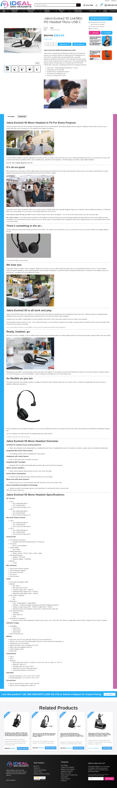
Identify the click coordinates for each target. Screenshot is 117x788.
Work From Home (61, 10)
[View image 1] (7, 69)
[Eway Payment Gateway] (40, 780)
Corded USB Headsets (14, 10)
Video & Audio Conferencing (78, 10)
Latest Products (105, 10)
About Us (107, 0)
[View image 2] (14, 69)
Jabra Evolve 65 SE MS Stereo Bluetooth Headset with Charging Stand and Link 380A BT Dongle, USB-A (72, 735)
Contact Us (114, 0)
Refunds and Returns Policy (42, 774)
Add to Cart (63, 44)
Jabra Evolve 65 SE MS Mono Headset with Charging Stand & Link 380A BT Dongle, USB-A (44, 735)
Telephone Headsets (47, 10)
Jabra (52, 28)
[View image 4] (29, 69)
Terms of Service (98, 775)
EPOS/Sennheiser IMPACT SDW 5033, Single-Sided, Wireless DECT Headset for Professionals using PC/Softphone (16, 734)
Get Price (106, 748)
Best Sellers (4, 10)
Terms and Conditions (40, 770)
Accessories (93, 10)
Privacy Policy (38, 772)
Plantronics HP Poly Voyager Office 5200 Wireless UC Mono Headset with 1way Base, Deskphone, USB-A (99, 735)
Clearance (113, 10)
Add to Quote (78, 44)
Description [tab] (11, 116)
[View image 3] (22, 69)
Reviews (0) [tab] (22, 116)
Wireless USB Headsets (30, 10)
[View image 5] (37, 69)
